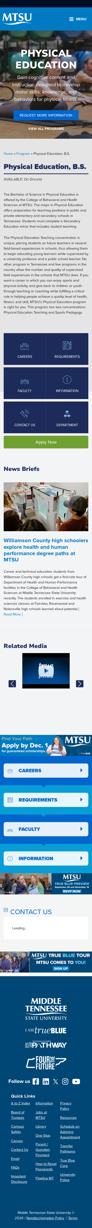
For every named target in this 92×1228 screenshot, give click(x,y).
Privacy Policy (65, 1106)
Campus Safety (17, 1129)
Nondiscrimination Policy (45, 1217)
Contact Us (19, 1149)
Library (41, 1126)
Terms (73, 1217)
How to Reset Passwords (46, 1166)
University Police (67, 1177)
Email (15, 1158)
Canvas (17, 1140)
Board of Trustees (17, 1115)
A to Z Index (20, 1103)
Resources (68, 1117)
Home (8, 153)
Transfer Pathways (67, 1148)
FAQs (15, 1167)
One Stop (43, 1135)
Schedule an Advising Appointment (70, 1132)
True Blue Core (67, 1163)
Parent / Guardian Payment (43, 1149)
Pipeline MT (45, 1178)
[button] (12, 683)
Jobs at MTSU (41, 1115)
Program (23, 153)
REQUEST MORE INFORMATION (46, 115)
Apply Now (46, 442)
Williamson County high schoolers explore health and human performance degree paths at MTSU (46, 549)
